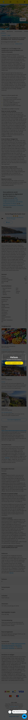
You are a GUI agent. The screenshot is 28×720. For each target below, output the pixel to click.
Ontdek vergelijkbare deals (14, 363)
